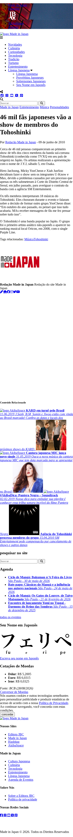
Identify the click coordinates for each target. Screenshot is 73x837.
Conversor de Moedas (14, 692)
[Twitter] (14, 292)
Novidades (15, 44)
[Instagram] (11, 292)
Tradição (13, 59)
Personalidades (59, 107)
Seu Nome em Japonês (30, 85)
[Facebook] (8, 292)
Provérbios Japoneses (30, 77)
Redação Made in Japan (20, 142)
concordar (7, 714)
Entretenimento (18, 66)
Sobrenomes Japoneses (31, 81)
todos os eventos (10, 617)
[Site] (5, 292)
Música (44, 107)
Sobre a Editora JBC (21, 795)
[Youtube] (18, 292)
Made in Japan (9, 107)
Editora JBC (16, 734)
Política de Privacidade (53, 703)
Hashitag (13, 741)
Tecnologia (15, 55)
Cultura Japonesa (19, 761)
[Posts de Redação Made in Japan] (1, 292)
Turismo (13, 63)
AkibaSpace (16, 745)
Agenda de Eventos (20, 779)
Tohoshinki (41, 239)
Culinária (14, 48)
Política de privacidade (22, 799)
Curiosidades (16, 52)
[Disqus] (36, 345)
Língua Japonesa (19, 70)
